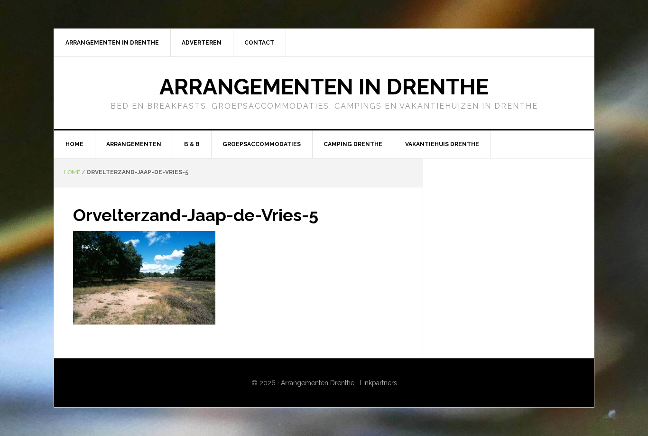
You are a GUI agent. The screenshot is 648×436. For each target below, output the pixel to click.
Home (72, 172)
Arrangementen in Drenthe (324, 87)
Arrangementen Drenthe (317, 383)
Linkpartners (378, 383)
